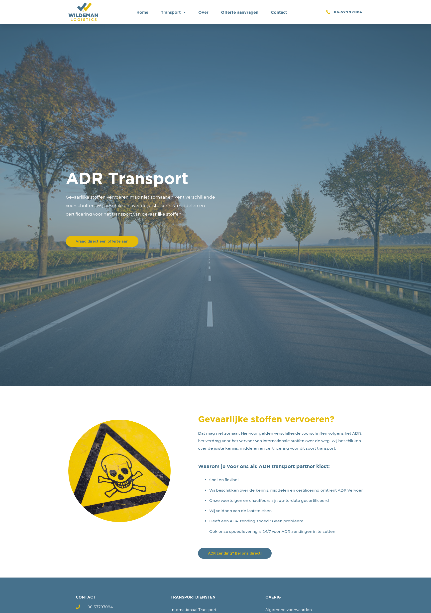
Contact (279, 12)
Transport (171, 12)
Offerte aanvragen (239, 12)
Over (203, 12)
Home (142, 12)
